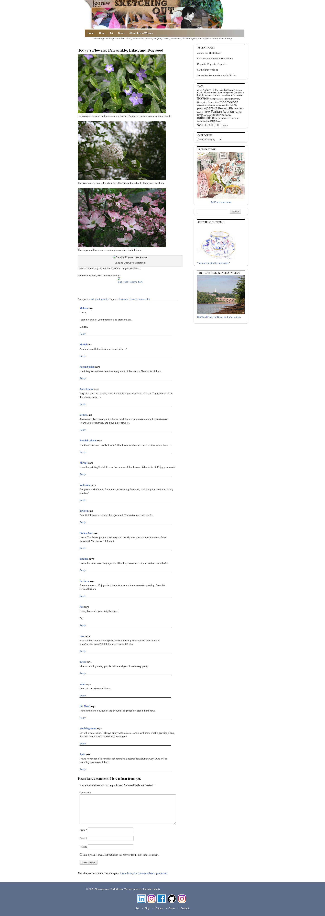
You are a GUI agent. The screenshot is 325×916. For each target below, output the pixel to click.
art (92, 299)
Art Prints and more (221, 202)
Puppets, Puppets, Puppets (211, 64)
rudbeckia (204, 118)
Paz (82, 606)
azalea (220, 90)
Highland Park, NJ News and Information (219, 317)
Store (121, 33)
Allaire (199, 90)
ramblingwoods (88, 728)
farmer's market (234, 95)
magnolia (200, 105)
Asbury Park (210, 90)
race (82, 636)
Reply (83, 334)
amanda (84, 558)
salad (199, 121)
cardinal (213, 92)
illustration (202, 102)
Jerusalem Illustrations (209, 53)
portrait (200, 112)
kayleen (84, 510)
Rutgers (216, 118)
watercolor (144, 299)
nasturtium (220, 105)
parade (201, 108)
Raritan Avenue (222, 111)
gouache (220, 99)
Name (83, 829)
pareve (212, 108)
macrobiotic (229, 102)
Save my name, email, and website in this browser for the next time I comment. (120, 854)
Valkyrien (85, 485)
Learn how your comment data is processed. (144, 873)
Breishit (239, 90)
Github (171, 896)
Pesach (223, 108)
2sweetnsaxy (87, 389)
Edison (206, 95)
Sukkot (218, 121)
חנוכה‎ (224, 125)
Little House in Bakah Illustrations (215, 58)
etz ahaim (215, 95)
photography (102, 299)
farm (224, 95)
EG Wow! (85, 706)
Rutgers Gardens (230, 118)
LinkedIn (141, 896)
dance (221, 92)
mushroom (210, 105)
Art (111, 33)
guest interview (232, 99)
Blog (102, 33)
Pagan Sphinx (87, 366)
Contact (185, 908)
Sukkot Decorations (207, 69)
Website (83, 846)
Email (83, 838)
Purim (207, 111)
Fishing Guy (87, 533)
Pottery (159, 908)
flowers (133, 299)
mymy (83, 662)
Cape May (203, 92)
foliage (213, 99)
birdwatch (229, 90)
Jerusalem (213, 102)
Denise (84, 414)
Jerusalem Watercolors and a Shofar (216, 75)
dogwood (123, 299)
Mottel (84, 344)
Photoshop (236, 108)
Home (91, 33)
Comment (85, 792)
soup (212, 120)
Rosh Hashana (221, 114)
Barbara (85, 581)
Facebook (161, 896)
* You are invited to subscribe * (213, 263)
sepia (206, 121)
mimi (83, 684)
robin (209, 115)
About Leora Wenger (141, 33)
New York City (231, 105)
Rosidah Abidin (88, 440)
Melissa (84, 308)
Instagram (151, 896)
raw (205, 115)
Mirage (84, 462)
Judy (83, 754)
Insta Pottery (181, 898)
